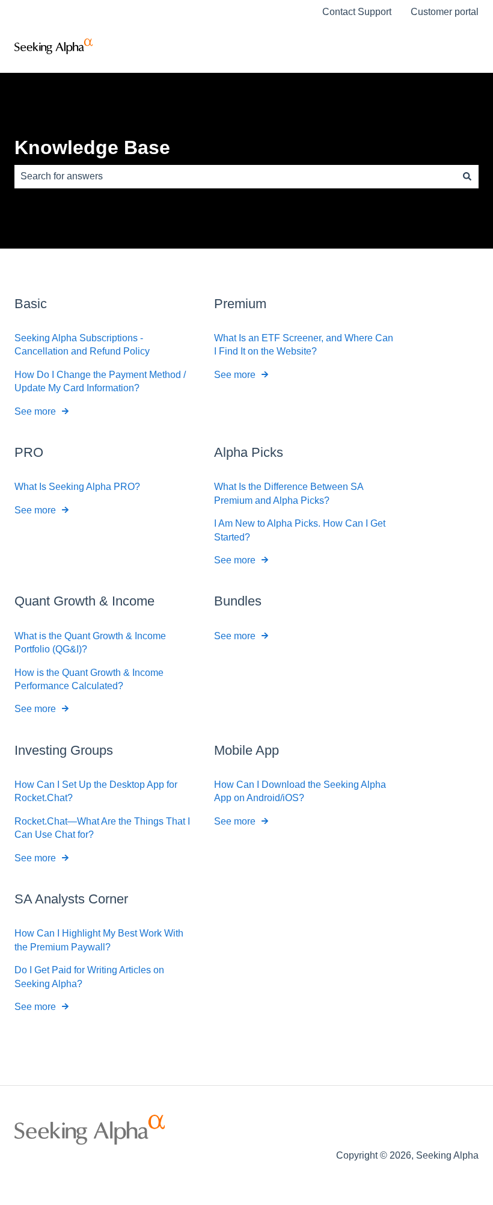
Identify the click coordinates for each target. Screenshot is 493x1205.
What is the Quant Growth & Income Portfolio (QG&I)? (90, 642)
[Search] (467, 176)
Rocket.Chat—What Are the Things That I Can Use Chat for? (102, 828)
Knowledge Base (92, 147)
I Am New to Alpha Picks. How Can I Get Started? (299, 530)
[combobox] (235, 176)
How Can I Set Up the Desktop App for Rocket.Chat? (95, 791)
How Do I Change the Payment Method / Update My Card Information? (100, 381)
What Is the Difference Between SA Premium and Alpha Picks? (288, 493)
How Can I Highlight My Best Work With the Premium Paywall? (98, 940)
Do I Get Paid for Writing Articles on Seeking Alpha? (89, 976)
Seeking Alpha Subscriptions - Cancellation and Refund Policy (82, 344)
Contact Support (356, 12)
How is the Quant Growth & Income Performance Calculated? (89, 679)
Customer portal (445, 12)
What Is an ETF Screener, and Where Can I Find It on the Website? (303, 344)
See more (35, 411)
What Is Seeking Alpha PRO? (77, 487)
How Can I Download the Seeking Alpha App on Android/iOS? (300, 791)
